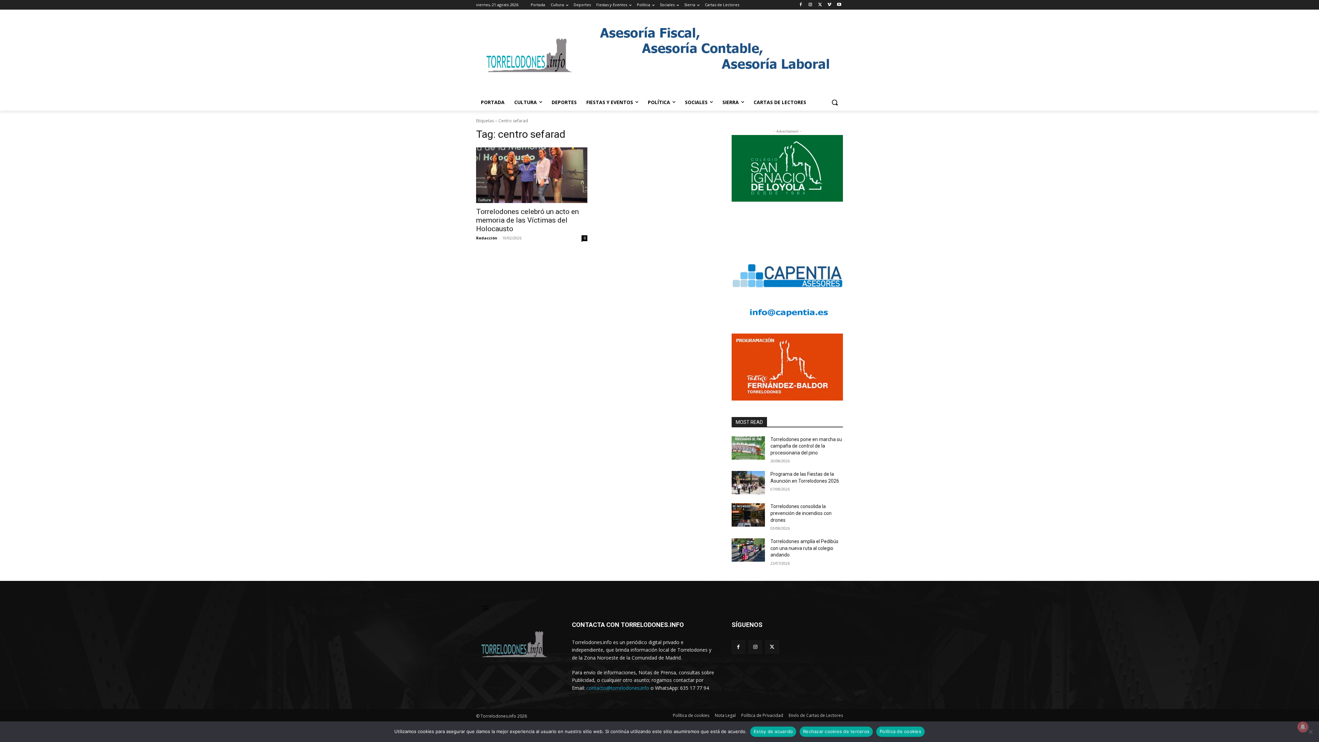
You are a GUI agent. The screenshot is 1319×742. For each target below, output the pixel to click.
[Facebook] (801, 5)
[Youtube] (839, 5)
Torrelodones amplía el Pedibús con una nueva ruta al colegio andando (804, 548)
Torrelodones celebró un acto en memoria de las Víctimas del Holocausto (527, 220)
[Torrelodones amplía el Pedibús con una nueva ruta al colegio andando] (748, 550)
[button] (834, 102)
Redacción (486, 237)
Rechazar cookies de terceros (836, 731)
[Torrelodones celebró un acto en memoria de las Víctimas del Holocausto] (531, 175)
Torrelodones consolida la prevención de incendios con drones (801, 513)
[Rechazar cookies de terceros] (1310, 731)
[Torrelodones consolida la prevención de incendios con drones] (748, 515)
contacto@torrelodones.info (617, 688)
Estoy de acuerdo (773, 731)
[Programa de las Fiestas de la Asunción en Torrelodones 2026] (748, 482)
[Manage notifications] (1302, 726)
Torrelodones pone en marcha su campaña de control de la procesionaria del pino (806, 446)
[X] (820, 5)
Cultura (484, 200)
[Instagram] (810, 5)
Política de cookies (900, 731)
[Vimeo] (829, 5)
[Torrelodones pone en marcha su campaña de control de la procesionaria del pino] (748, 448)
